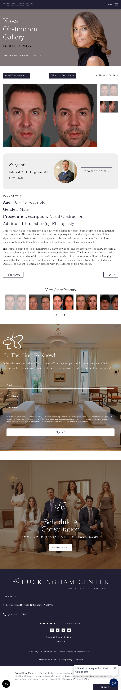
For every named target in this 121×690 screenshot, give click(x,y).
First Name (12, 396)
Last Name (12, 407)
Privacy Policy (65, 659)
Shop (58, 641)
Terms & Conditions (47, 659)
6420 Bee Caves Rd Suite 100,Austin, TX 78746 (28, 605)
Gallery (16, 56)
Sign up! (60, 432)
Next (110, 274)
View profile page (96, 171)
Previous (14, 274)
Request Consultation (58, 636)
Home (6, 56)
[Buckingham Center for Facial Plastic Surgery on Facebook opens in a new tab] (57, 630)
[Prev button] (56, 315)
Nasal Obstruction (35, 56)
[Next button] (65, 315)
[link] (15, 615)
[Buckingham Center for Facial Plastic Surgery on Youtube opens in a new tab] (63, 630)
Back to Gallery (108, 76)
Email (9, 385)
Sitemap (79, 659)
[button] (6, 684)
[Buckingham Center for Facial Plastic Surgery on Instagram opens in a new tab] (52, 630)
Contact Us (59, 547)
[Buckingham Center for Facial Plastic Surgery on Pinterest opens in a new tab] (69, 630)
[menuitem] (52, 630)
